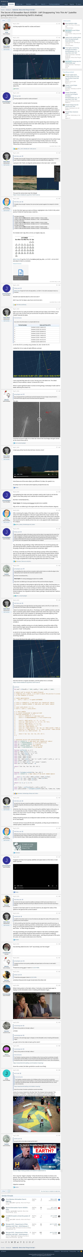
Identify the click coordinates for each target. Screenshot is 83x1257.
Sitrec (66, 35)
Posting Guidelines (54, 4)
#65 (59, 1045)
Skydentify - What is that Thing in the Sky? (18, 1203)
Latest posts (67, 21)
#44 (59, 153)
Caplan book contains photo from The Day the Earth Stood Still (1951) (73, 39)
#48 (59, 391)
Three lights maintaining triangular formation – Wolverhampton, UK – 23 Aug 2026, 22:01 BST (72, 50)
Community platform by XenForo (41, 1254)
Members (28, 4)
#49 (59, 447)
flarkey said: (17, 288)
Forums (11, 4)
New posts (3, 7)
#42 (59, 37)
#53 (59, 565)
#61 (59, 957)
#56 (59, 828)
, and (23, 561)
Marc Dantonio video (71, 23)
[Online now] (6, 44)
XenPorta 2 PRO (35, 1255)
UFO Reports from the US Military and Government (18, 1228)
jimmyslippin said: (18, 394)
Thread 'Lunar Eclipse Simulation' (71, 86)
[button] (7, 4)
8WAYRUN (49, 1255)
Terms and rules (64, 1251)
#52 (59, 528)
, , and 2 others (25, 524)
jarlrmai (7, 1219)
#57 (59, 857)
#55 (59, 797)
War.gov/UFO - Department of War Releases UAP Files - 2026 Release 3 (17, 1225)
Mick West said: (17, 156)
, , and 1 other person (27, 148)
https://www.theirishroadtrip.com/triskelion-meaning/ (28, 1063)
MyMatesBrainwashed (52, 1209)
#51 (59, 510)
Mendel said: (17, 916)
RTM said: (16, 96)
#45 (59, 198)
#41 (59, 23)
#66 (59, 1070)
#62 (59, 971)
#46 (59, 285)
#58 (59, 896)
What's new (19, 4)
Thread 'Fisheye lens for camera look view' (71, 105)
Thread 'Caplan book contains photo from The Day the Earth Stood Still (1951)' (72, 77)
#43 (59, 93)
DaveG (7, 1202)
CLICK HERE (36, 967)
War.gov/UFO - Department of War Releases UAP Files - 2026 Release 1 (17, 1233)
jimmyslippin (5, 17)
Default (4, 1251)
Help (78, 1251)
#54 (59, 600)
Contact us (56, 1251)
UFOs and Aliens (69, 28)
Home (3, 4)
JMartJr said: (17, 974)
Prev (4, 20)
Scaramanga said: (18, 1025)
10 (21, 1237)
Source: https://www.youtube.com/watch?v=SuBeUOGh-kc (29, 1170)
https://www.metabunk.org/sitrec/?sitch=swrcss (26, 195)
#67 (59, 1135)
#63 (59, 985)
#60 (59, 944)
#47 (59, 309)
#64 (59, 1022)
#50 (59, 491)
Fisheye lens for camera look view (73, 62)
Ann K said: (16, 1073)
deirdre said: (17, 1138)
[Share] (57, 24)
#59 (59, 913)
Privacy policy (72, 1251)
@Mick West (16, 259)
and (21, 304)
